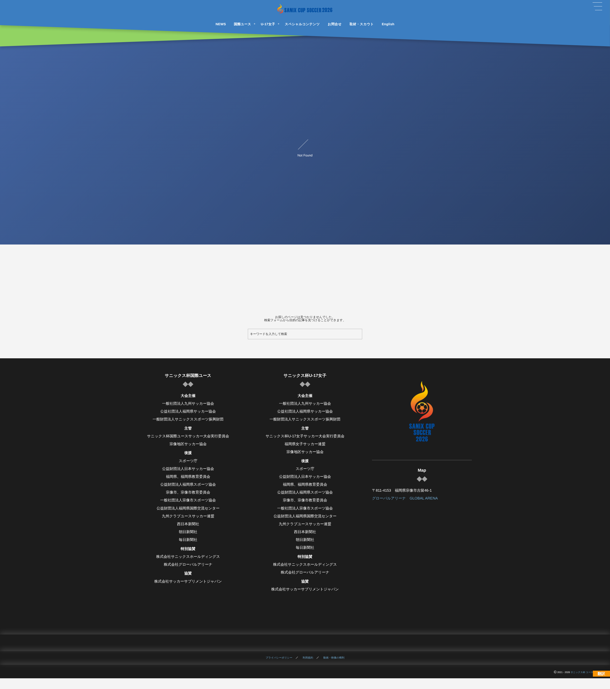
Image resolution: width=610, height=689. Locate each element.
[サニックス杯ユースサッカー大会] (305, 9)
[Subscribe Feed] (321, 642)
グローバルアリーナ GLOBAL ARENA (405, 498)
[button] (597, 6)
